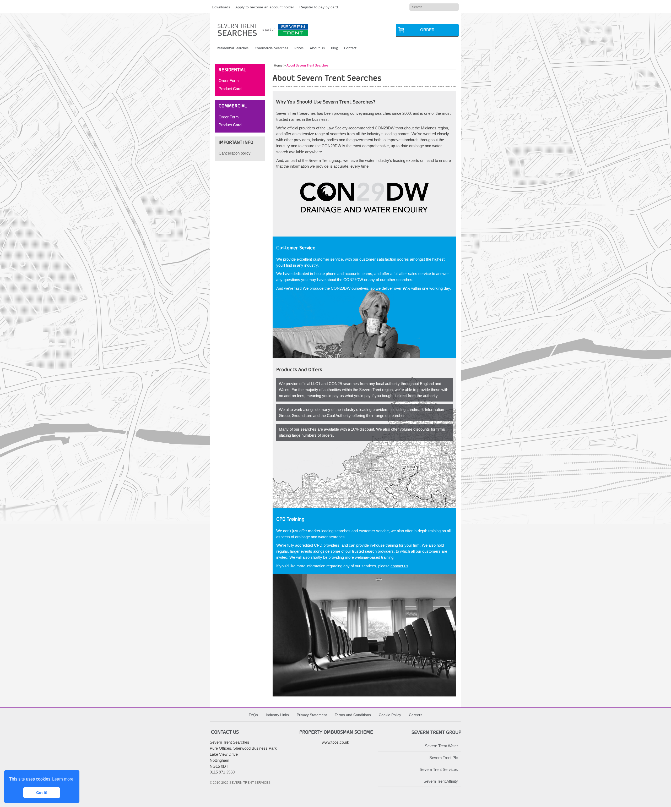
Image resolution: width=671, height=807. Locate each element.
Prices (299, 48)
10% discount (362, 429)
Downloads (221, 7)
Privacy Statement (312, 715)
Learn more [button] (62, 779)
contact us (399, 566)
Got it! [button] (41, 792)
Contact (350, 48)
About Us (317, 48)
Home (278, 65)
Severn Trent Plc (443, 757)
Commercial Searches (271, 48)
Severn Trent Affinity (441, 781)
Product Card (230, 88)
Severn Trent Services (439, 769)
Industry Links (277, 715)
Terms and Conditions (353, 715)
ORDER (427, 30)
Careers (415, 715)
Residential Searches (232, 48)
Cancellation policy (235, 153)
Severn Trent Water (441, 746)
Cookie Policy (390, 715)
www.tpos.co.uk (335, 742)
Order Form (229, 80)
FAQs (253, 715)
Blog (334, 48)
